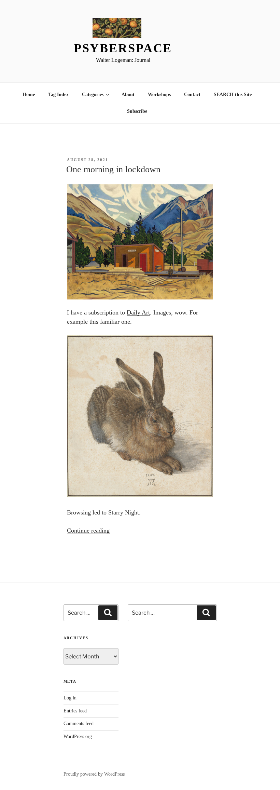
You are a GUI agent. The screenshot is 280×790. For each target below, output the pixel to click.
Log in (70, 697)
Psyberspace (123, 48)
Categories (92, 94)
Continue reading (88, 530)
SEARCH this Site (233, 94)
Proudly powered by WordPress (94, 774)
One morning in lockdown (113, 169)
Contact (192, 94)
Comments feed (79, 723)
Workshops (159, 94)
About (128, 94)
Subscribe (137, 111)
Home (29, 94)
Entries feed (75, 710)
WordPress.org (78, 736)
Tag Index (58, 94)
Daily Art (138, 312)
